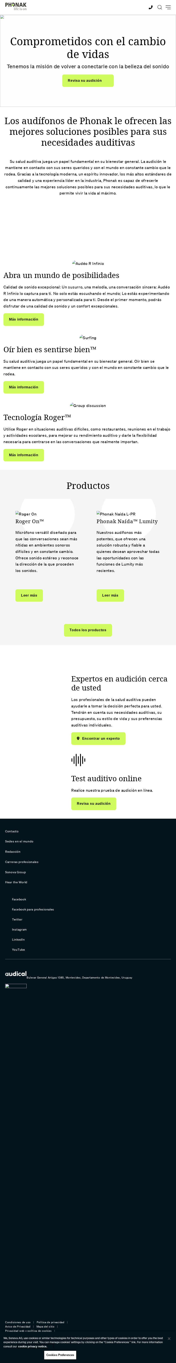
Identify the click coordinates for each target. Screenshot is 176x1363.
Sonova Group (15, 872)
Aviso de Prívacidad (17, 1326)
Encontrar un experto (101, 738)
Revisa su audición (85, 80)
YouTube (18, 950)
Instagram (19, 929)
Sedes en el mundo (19, 841)
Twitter (17, 919)
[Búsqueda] (159, 7)
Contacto (12, 831)
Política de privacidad (50, 1322)
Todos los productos (88, 630)
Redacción (12, 852)
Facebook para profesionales (33, 909)
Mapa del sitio (45, 1326)
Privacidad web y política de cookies (28, 1331)
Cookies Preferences (60, 1355)
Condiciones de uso (18, 1322)
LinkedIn (18, 939)
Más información (23, 319)
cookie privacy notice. (32, 1346)
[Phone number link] (151, 7)
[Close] (169, 1338)
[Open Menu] (168, 7)
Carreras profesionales (22, 862)
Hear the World (16, 882)
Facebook (19, 899)
